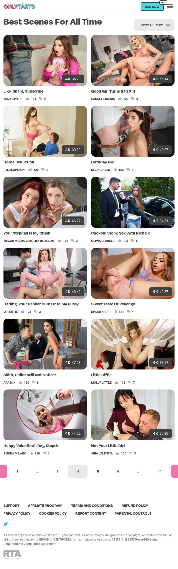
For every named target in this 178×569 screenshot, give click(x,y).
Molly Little (101, 382)
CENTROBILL (62, 539)
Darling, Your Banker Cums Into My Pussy (41, 303)
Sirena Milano (14, 453)
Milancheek (100, 170)
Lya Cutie (10, 311)
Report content (90, 513)
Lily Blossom (43, 241)
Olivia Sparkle (102, 241)
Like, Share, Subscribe (23, 90)
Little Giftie (101, 374)
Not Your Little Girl (108, 445)
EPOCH (44, 539)
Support (11, 505)
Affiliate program (45, 505)
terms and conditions (92, 505)
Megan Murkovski (17, 241)
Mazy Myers (13, 99)
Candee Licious (103, 99)
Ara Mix (9, 382)
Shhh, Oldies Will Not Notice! (29, 374)
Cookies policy (53, 513)
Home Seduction (18, 161)
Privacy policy (16, 513)
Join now (154, 5)
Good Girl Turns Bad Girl (113, 90)
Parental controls (133, 513)
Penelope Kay (14, 170)
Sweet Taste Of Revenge (113, 303)
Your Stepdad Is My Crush (26, 232)
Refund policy (135, 505)
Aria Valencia (102, 453)
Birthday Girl (102, 161)
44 (160, 471)
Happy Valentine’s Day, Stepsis (31, 445)
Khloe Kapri (100, 311)
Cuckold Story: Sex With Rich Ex (120, 232)
